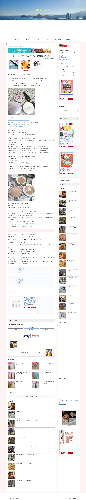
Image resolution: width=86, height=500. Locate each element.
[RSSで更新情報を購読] (38, 336)
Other (22, 324)
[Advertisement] (43, 29)
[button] (47, 329)
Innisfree (14, 324)
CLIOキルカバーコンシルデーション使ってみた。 (20, 124)
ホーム (77, 496)
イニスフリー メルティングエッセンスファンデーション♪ (21, 126)
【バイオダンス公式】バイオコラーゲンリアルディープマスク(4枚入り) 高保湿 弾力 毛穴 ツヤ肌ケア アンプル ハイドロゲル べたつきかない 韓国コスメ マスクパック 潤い (66, 447)
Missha (18, 324)
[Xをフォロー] (27, 336)
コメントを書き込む (31, 396)
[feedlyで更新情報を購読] (35, 336)
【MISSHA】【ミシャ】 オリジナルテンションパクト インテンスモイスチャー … (21, 270)
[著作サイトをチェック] (25, 336)
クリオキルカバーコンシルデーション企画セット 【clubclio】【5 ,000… (20, 281)
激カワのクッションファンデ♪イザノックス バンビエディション (23, 122)
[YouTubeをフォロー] (33, 336)
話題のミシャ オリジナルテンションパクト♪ (18, 120)
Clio (10, 324)
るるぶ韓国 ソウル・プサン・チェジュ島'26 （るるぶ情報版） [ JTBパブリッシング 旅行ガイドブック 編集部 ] (66, 168)
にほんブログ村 (11, 293)
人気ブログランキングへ (64, 59)
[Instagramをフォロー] (30, 336)
